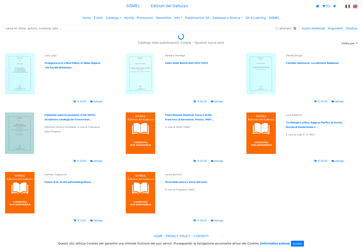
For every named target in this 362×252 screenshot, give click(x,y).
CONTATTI (201, 236)
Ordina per (348, 43)
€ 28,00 (323, 161)
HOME (158, 236)
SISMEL (274, 18)
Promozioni (145, 18)
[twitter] (334, 6)
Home (86, 18)
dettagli (98, 101)
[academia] (340, 6)
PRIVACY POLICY (178, 236)
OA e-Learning (255, 18)
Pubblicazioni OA (197, 18)
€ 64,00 (323, 101)
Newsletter (163, 18)
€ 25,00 (202, 161)
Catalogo (112, 18)
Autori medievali (313, 28)
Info (177, 18)
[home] (317, 6)
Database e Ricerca (226, 18)
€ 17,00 (81, 220)
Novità (129, 18)
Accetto (297, 243)
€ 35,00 (202, 101)
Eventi (98, 18)
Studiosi (351, 28)
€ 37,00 (81, 101)
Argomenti (335, 28)
